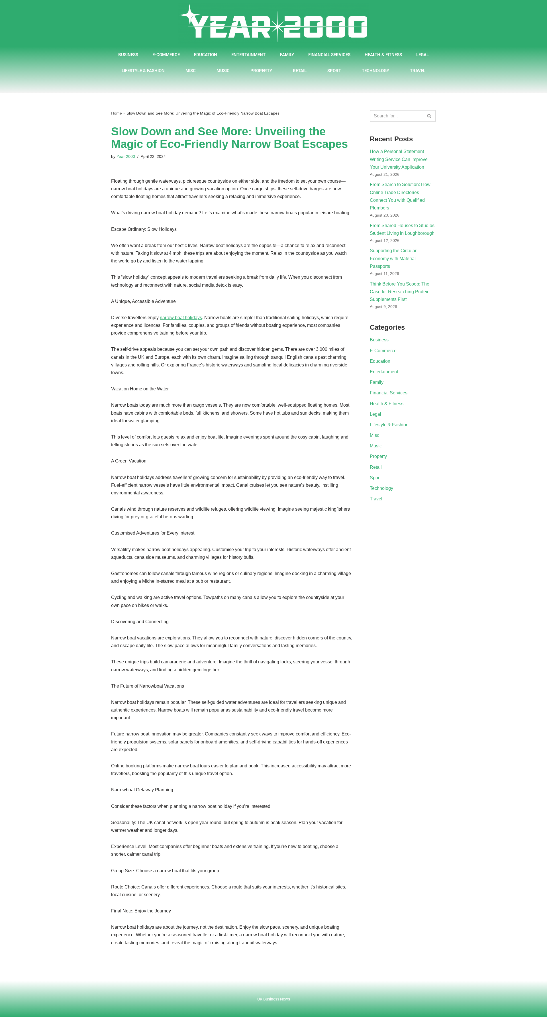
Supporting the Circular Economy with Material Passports (393, 258)
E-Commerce (166, 54)
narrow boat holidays (181, 317)
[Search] (429, 116)
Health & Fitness (383, 54)
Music (223, 70)
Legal (422, 54)
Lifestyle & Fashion (143, 70)
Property (261, 70)
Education (205, 54)
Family (287, 54)
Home (116, 113)
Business (128, 54)
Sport (334, 70)
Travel (417, 70)
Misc (190, 70)
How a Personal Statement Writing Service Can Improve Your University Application (399, 159)
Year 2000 (126, 156)
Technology (375, 70)
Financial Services (329, 54)
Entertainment (248, 54)
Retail (300, 70)
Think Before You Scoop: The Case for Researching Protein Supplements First (400, 292)
